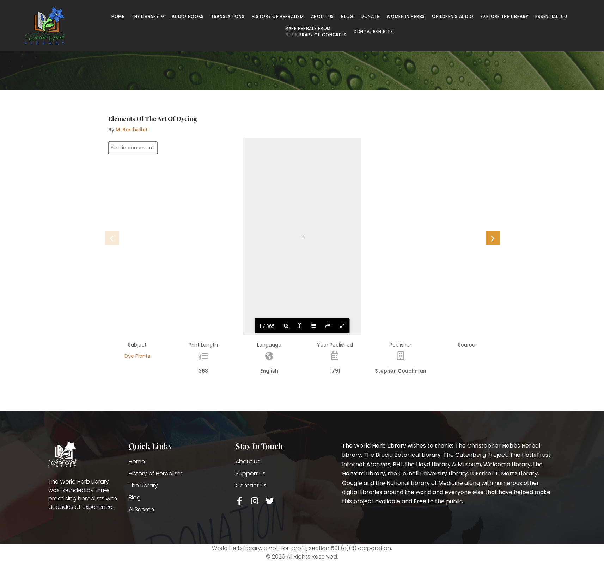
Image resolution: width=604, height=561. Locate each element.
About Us (248, 461)
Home (137, 461)
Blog (135, 497)
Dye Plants (137, 356)
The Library (143, 485)
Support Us (251, 473)
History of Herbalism (156, 473)
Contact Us (251, 485)
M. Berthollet (132, 129)
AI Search (141, 509)
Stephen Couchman (400, 370)
